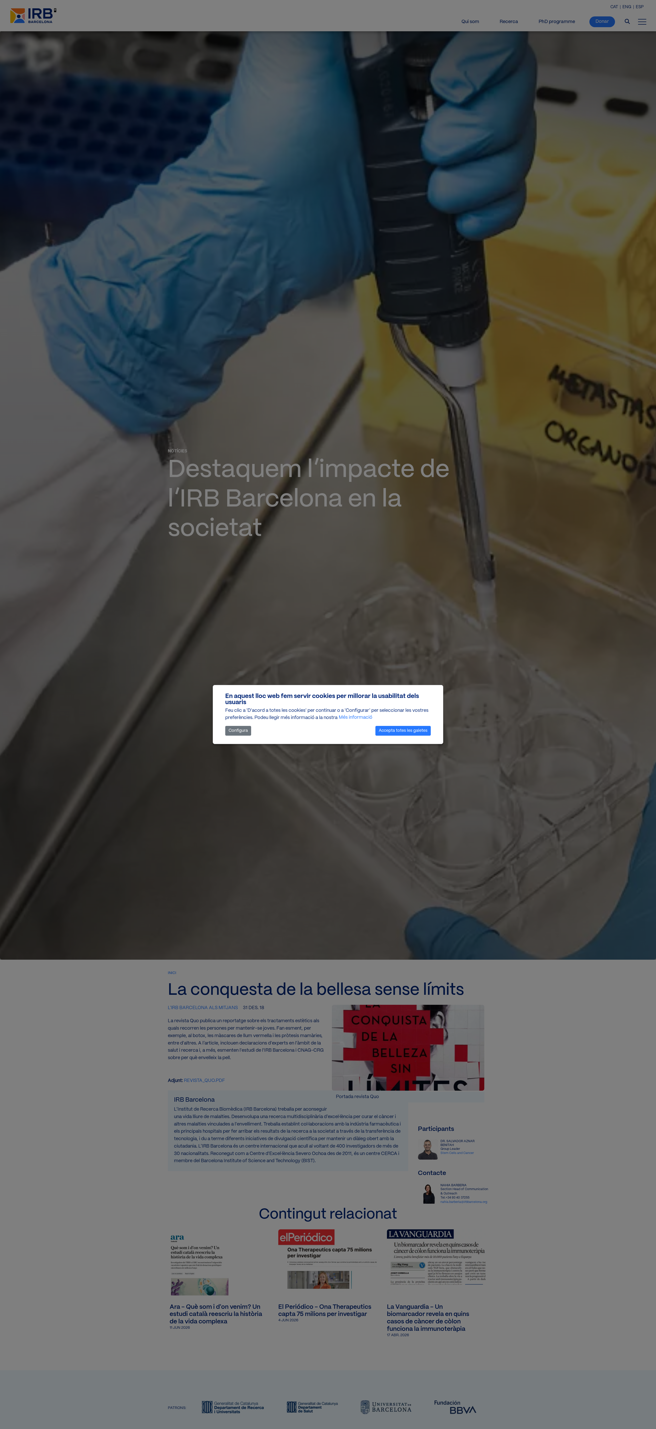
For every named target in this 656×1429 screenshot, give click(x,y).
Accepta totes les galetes (403, 731)
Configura (238, 731)
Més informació (355, 717)
